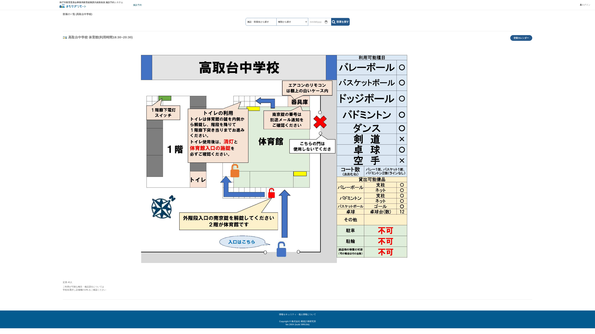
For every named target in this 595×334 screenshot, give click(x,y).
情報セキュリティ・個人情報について (297, 314)
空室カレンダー (521, 38)
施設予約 (137, 5)
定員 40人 (67, 282)
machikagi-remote (73, 6)
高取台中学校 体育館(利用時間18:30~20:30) (100, 37)
